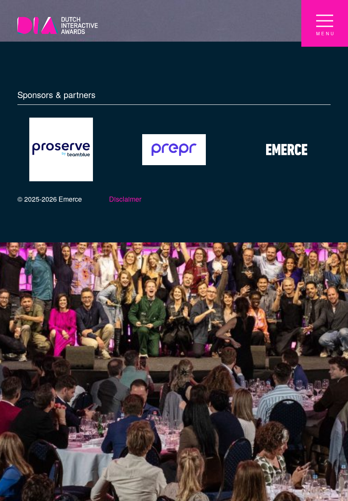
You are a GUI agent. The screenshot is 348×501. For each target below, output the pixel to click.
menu (325, 34)
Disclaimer (125, 199)
